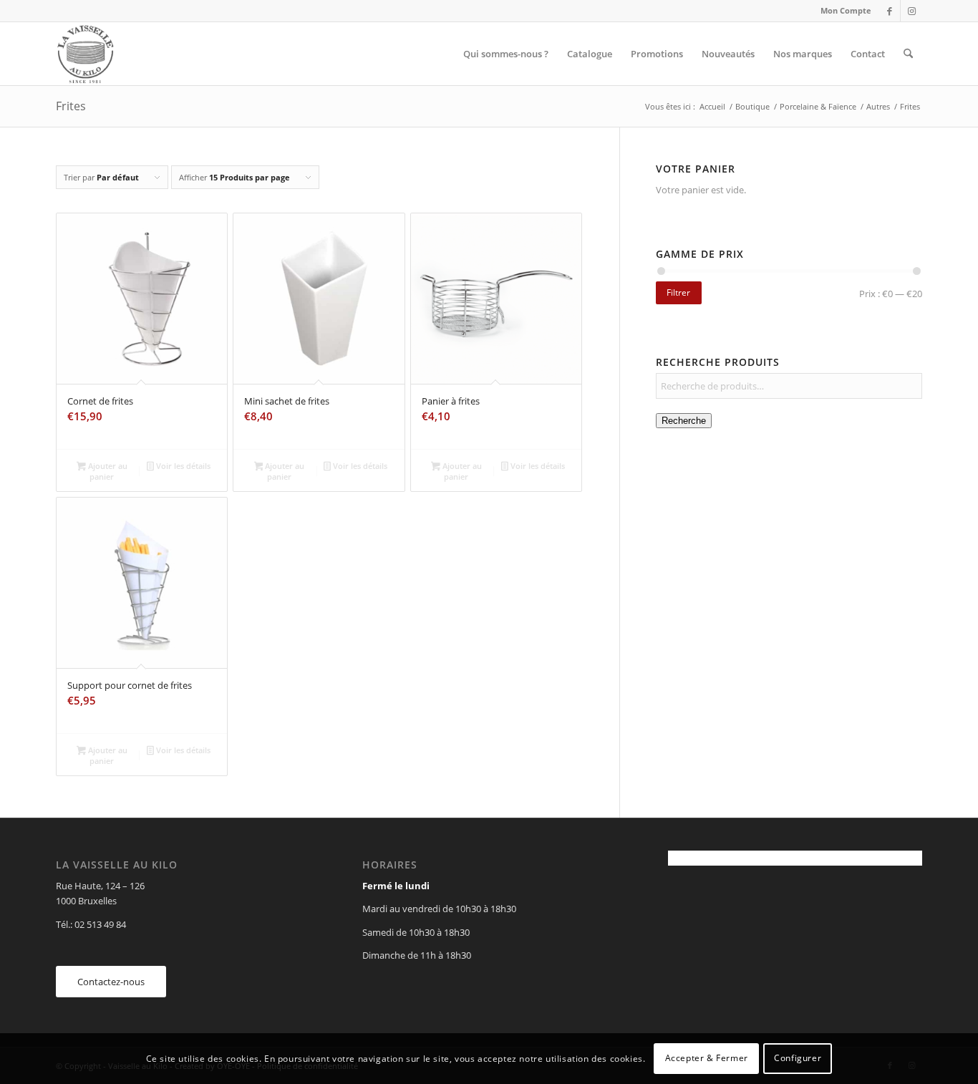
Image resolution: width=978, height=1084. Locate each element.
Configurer (797, 1058)
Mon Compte (845, 10)
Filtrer (678, 292)
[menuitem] (842, 10)
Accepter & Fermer (706, 1058)
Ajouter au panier (106, 471)
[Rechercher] (908, 53)
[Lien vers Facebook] (889, 10)
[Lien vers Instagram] (911, 10)
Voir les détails (182, 465)
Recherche (684, 420)
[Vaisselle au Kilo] (85, 53)
